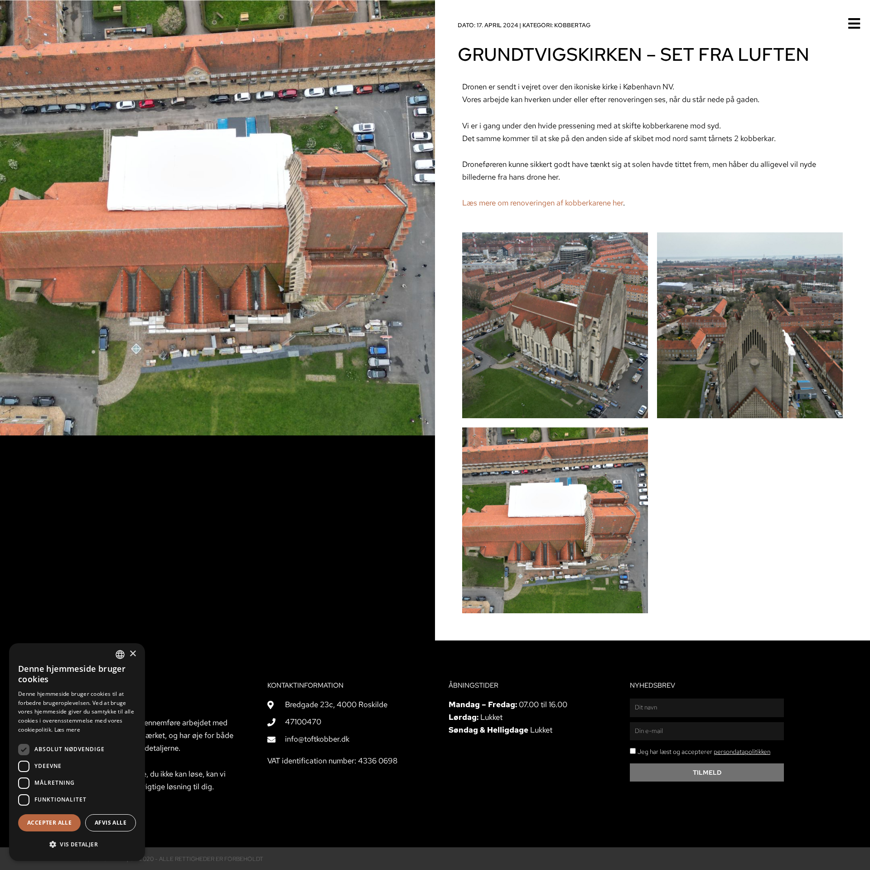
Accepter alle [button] (49, 822)
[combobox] (120, 654)
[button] (77, 844)
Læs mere (67, 729)
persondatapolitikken (742, 752)
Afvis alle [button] (110, 822)
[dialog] (77, 752)
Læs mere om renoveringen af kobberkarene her (542, 203)
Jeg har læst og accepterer (704, 752)
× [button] (132, 653)
